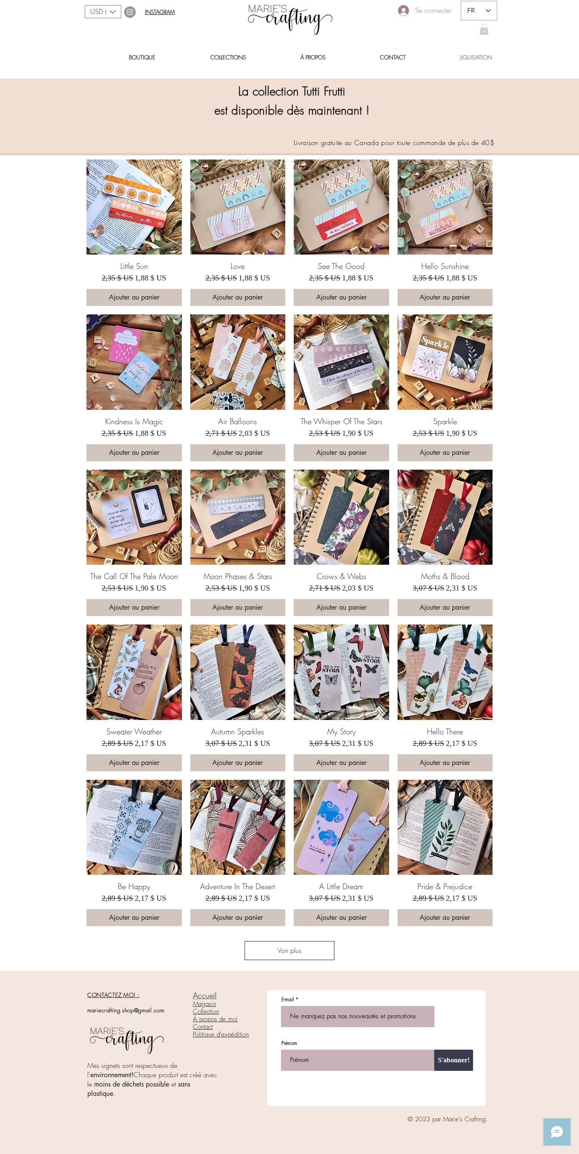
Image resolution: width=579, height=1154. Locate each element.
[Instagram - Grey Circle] (130, 12)
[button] (103, 11)
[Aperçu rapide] (134, 207)
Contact (203, 1026)
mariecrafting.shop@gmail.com (125, 1010)
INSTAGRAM (160, 12)
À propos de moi (215, 1019)
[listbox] (103, 11)
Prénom (289, 1043)
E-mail (287, 999)
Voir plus (289, 950)
